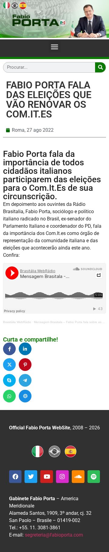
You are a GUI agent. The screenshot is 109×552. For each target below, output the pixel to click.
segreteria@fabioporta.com (54, 535)
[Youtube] (46, 476)
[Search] (100, 67)
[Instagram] (62, 476)
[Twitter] (31, 476)
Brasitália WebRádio (17, 322)
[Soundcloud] (78, 476)
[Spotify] (94, 476)
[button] (55, 47)
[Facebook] (15, 476)
